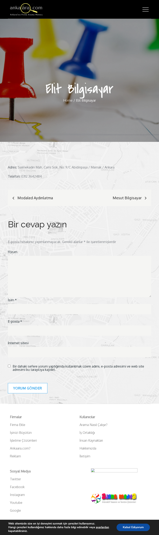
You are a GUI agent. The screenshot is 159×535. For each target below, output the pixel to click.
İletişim (85, 456)
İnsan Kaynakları (91, 440)
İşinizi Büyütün (21, 433)
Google (15, 510)
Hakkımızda (88, 448)
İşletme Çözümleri (23, 440)
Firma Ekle (17, 425)
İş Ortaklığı (87, 433)
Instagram (17, 495)
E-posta (15, 321)
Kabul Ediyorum (133, 527)
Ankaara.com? (20, 448)
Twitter (15, 479)
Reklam (15, 456)
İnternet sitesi (18, 343)
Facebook (17, 487)
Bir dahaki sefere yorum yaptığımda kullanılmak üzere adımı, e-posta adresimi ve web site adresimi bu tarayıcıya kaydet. (78, 368)
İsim (12, 300)
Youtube (16, 503)
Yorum (12, 252)
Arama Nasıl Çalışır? (93, 425)
